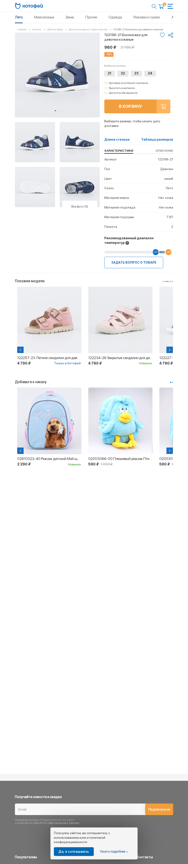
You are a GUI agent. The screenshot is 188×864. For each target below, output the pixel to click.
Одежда (115, 17)
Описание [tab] (164, 150)
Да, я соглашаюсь (73, 851)
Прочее (91, 17)
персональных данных (63, 822)
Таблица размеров (157, 139)
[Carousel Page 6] (172, 281)
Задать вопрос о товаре (133, 262)
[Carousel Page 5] (63, 110)
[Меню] (170, 6)
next (170, 350)
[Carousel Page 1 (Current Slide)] (55, 110)
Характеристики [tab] (118, 150)
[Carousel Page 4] (61, 110)
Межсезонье (44, 17)
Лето (19, 17)
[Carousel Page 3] (59, 110)
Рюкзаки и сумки (146, 17)
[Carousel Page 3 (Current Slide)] (167, 281)
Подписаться (159, 809)
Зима (70, 17)
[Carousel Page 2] (57, 110)
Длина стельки (117, 139)
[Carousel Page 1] (163, 281)
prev (21, 350)
